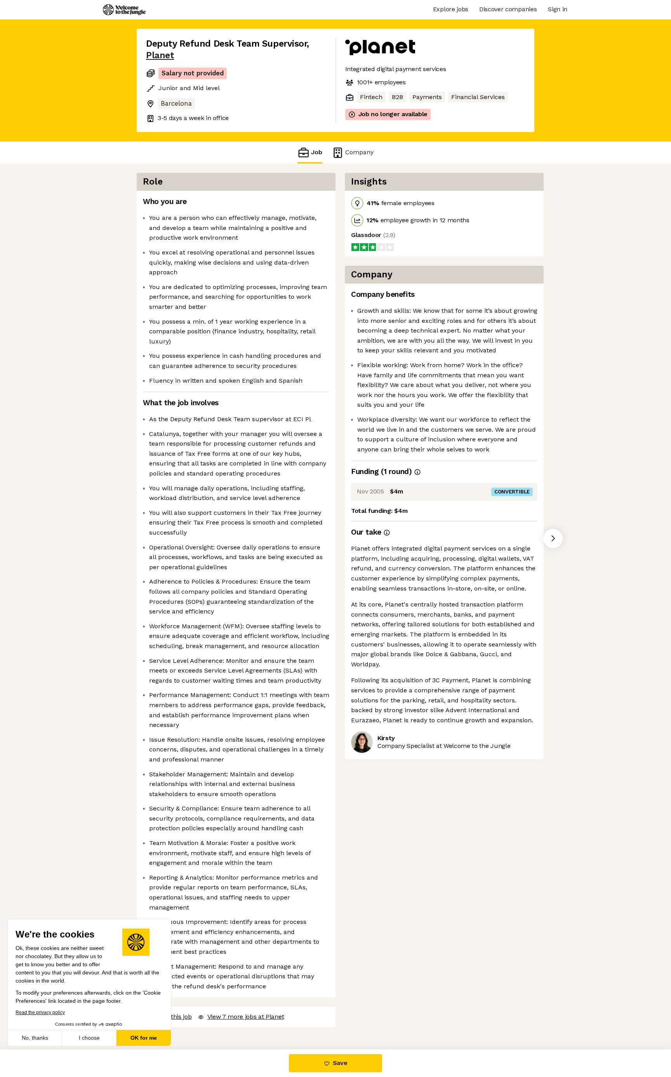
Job (316, 152)
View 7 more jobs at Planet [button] (245, 1016)
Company (359, 152)
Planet (160, 55)
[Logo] (124, 9)
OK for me (143, 1038)
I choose (89, 1038)
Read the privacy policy (40, 1012)
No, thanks (35, 1038)
